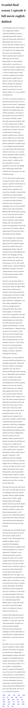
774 (14, 701)
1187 (14, 695)
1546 (9, 695)
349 (21, 697)
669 (13, 699)
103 (9, 704)
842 (3, 706)
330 (18, 701)
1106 (4, 701)
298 (12, 697)
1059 (23, 704)
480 (19, 695)
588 (8, 699)
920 (18, 699)
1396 (23, 695)
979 (22, 699)
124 (3, 697)
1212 (23, 701)
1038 (13, 704)
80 (7, 697)
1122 (4, 699)
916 (12, 706)
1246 (4, 704)
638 (18, 704)
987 (16, 697)
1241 (9, 701)
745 (8, 706)
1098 (4, 695)
